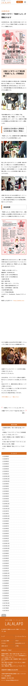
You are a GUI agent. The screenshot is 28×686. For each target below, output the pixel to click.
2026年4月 (6, 466)
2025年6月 (6, 491)
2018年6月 (6, 588)
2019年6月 (6, 558)
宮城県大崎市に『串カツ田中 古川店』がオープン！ (14, 654)
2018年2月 (6, 598)
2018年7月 (6, 585)
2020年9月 (6, 521)
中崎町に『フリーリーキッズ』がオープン (14, 408)
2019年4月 (6, 563)
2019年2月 (6, 568)
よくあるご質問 (5, 640)
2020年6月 (6, 528)
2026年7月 (6, 459)
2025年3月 (6, 498)
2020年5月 (6, 531)
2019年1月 (6, 571)
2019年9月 (6, 551)
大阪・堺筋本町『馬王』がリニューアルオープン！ (13, 666)
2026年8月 (6, 456)
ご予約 (17, 646)
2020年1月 (6, 541)
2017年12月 (6, 603)
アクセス (3, 643)
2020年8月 (6, 523)
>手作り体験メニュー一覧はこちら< (10, 397)
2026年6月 (6, 461)
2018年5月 (6, 590)
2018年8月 (6, 583)
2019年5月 (6, 561)
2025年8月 (6, 486)
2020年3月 (6, 536)
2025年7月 (6, 488)
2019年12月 (6, 543)
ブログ (17, 640)
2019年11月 (6, 546)
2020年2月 (6, 538)
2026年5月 (6, 464)
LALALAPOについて (20, 643)
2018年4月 (6, 593)
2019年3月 (6, 566)
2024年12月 (6, 503)
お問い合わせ (4, 646)
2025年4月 (6, 496)
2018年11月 (6, 575)
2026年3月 (6, 469)
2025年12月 (6, 476)
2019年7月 (6, 556)
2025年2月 (6, 501)
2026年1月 (6, 474)
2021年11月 (6, 508)
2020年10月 (6, 518)
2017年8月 (6, 608)
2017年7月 (6, 610)
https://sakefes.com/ (18, 300)
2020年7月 (6, 526)
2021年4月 (6, 513)
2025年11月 (6, 479)
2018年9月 (6, 580)
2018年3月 (6, 595)
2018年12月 (6, 573)
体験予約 (19, 2)
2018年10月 (6, 578)
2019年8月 (6, 553)
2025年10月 (6, 481)
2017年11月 (6, 605)
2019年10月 (6, 548)
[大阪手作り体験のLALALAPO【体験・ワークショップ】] (14, 625)
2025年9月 (6, 483)
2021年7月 (6, 511)
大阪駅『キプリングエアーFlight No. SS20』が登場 (13, 412)
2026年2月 (6, 471)
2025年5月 (6, 493)
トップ (3, 636)
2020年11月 (6, 516)
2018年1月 (6, 600)
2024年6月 (6, 506)
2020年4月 (6, 533)
